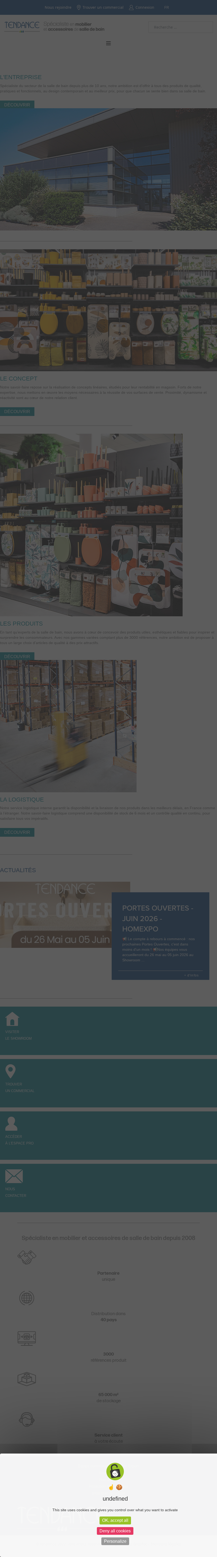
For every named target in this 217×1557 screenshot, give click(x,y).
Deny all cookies (115, 1531)
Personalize (115, 1541)
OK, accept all (115, 1520)
